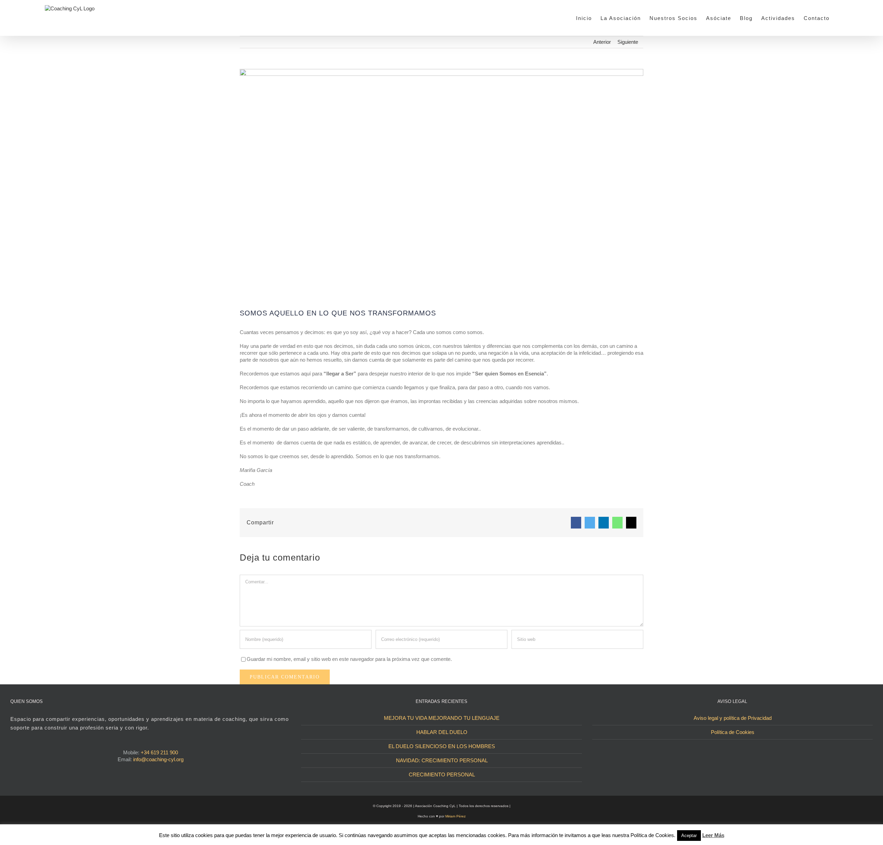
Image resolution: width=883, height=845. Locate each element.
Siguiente (627, 42)
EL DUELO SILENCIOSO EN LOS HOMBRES (441, 746)
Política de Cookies (732, 732)
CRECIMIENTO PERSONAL (442, 774)
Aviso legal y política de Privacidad (733, 718)
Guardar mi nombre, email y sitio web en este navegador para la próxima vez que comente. (349, 659)
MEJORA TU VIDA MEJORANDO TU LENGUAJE (441, 718)
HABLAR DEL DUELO (441, 732)
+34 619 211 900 (159, 752)
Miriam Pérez (455, 816)
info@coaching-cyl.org (158, 759)
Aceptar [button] (689, 835)
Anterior (602, 42)
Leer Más (713, 835)
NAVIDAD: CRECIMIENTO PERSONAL (442, 760)
